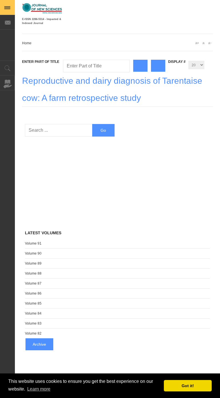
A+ (197, 43)
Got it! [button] (188, 385)
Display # (177, 62)
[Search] (140, 66)
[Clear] (158, 66)
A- (210, 43)
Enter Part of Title (41, 62)
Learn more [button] (38, 389)
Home (27, 43)
